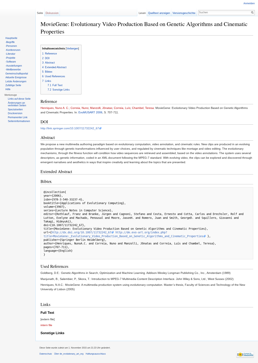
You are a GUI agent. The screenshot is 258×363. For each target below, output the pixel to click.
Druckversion (15, 113)
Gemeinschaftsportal (16, 73)
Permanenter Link (17, 117)
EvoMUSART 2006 (90, 112)
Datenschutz (46, 354)
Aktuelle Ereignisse (16, 77)
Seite (40, 13)
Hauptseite (11, 38)
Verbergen (72, 48)
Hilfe (7, 89)
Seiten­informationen (19, 121)
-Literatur (10, 53)
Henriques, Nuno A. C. (55, 108)
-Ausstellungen (13, 65)
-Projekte (10, 57)
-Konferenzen (12, 50)
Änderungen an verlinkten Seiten (17, 104)
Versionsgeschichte (184, 13)
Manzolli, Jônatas (101, 108)
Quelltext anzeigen (159, 13)
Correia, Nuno (79, 108)
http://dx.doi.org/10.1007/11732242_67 (81, 232)
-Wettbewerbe (13, 69)
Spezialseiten (15, 109)
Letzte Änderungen (15, 81)
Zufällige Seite (13, 85)
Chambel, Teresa (143, 108)
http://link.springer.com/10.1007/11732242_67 (70, 128)
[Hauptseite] (18, 16)
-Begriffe (10, 42)
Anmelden (249, 3)
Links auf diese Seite (19, 98)
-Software (10, 61)
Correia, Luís (122, 108)
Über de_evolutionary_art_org (68, 354)
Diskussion (52, 13)
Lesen (142, 13)
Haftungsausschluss (96, 354)
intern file (46, 325)
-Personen (11, 46)
